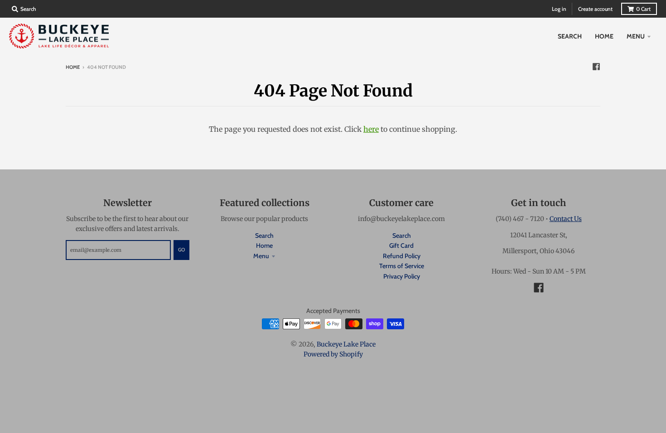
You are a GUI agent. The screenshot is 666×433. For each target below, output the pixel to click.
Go (181, 249)
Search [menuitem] (570, 36)
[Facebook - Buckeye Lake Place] (596, 67)
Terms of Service (401, 266)
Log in (559, 8)
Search (264, 235)
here (371, 129)
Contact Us (566, 219)
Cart (643, 8)
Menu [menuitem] (636, 36)
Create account (595, 8)
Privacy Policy (401, 276)
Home (73, 67)
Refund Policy (401, 256)
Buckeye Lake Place (346, 344)
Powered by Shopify (333, 354)
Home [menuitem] (604, 36)
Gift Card (401, 245)
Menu (261, 256)
